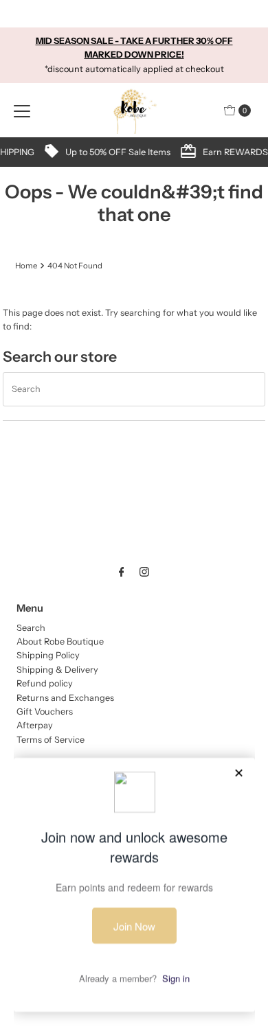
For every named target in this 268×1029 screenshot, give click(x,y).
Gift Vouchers (44, 711)
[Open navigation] (22, 110)
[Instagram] (144, 572)
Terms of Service (50, 740)
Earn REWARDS (172, 152)
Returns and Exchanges (65, 698)
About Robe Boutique (60, 641)
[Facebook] (121, 572)
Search (30, 628)
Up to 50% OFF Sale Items (55, 152)
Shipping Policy (48, 655)
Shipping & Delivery (57, 669)
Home (26, 265)
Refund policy (44, 683)
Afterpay (34, 725)
